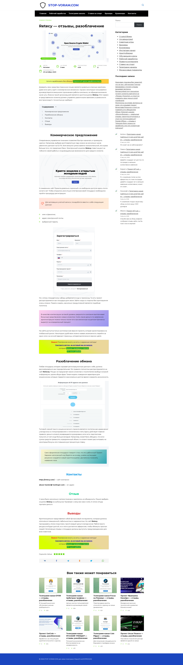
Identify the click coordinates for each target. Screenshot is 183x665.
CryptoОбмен (125, 36)
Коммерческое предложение (57, 112)
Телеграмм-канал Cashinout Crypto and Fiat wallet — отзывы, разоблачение (132, 137)
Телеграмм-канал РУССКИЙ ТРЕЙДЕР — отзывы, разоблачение (76, 636)
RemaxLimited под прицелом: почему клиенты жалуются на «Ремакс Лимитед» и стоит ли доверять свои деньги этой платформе (127, 96)
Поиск (117, 20)
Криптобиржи (126, 53)
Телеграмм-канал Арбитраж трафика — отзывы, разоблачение (76, 598)
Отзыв (47, 121)
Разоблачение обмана (54, 115)
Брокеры (108, 13)
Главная (43, 13)
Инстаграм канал (127, 50)
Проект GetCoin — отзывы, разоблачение (49, 635)
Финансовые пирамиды (130, 70)
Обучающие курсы (128, 56)
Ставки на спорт (95, 13)
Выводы (48, 124)
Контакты (132, 13)
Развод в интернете (48, 58)
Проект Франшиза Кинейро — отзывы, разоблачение (130, 598)
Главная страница (45, 20)
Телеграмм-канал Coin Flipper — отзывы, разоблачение (103, 636)
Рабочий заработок (57, 13)
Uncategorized (126, 39)
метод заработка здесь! (92, 81)
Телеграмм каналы (77, 13)
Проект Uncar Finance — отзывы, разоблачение (132, 635)
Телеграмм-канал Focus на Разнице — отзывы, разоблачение (104, 598)
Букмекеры (120, 13)
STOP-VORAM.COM (63, 5)
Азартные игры (126, 42)
